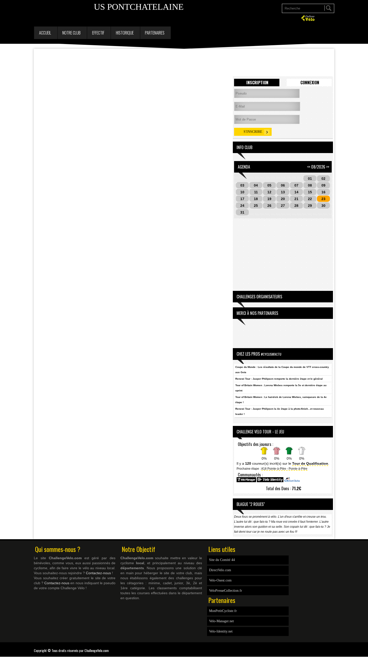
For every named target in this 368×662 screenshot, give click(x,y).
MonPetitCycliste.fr (223, 611)
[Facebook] (330, 647)
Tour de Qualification (310, 463)
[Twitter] (333, 647)
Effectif (98, 33)
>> (327, 167)
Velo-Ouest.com (220, 580)
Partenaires (154, 33)
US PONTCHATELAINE (138, 7)
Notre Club (71, 33)
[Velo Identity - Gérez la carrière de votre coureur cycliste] (270, 481)
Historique (125, 33)
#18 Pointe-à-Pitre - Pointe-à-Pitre (284, 468)
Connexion (309, 83)
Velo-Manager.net (221, 621)
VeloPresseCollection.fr (225, 590)
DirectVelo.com (220, 570)
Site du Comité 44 (222, 560)
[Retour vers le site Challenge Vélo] (308, 20)
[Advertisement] (184, 62)
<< (308, 167)
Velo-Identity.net (221, 631)
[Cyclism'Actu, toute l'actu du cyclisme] (292, 481)
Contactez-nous (98, 573)
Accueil (45, 33)
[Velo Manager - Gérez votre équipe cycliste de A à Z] (246, 481)
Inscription (257, 83)
